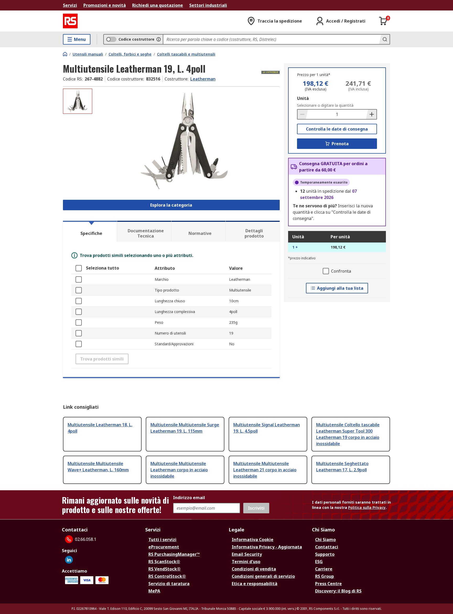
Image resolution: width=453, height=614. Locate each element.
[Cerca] (384, 39)
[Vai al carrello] (383, 21)
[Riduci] (303, 114)
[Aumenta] (371, 114)
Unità (303, 98)
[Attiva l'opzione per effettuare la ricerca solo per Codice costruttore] (159, 39)
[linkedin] (69, 560)
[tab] (90, 231)
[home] (65, 54)
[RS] (70, 21)
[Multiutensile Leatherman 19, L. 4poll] (187, 141)
